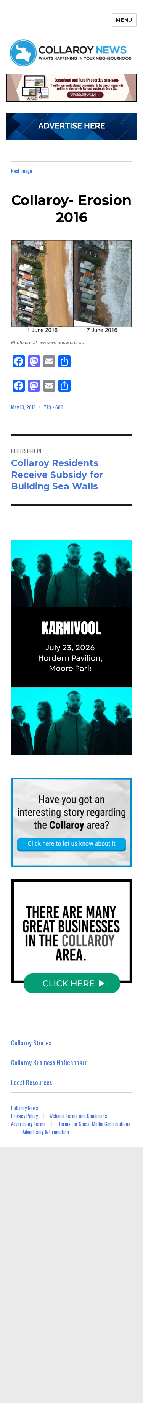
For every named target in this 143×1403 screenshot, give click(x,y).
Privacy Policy (24, 1115)
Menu (124, 20)
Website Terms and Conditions (78, 1115)
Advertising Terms (28, 1123)
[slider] (79, 748)
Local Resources (31, 1082)
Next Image (21, 171)
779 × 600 (53, 407)
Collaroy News (24, 1107)
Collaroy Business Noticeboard (49, 1062)
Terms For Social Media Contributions (94, 1123)
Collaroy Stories (31, 1042)
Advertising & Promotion (45, 1131)
